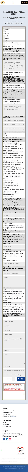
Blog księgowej (7, 426)
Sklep (23, 2)
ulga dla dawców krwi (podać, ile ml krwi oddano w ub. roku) (13, 153)
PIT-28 (7, 33)
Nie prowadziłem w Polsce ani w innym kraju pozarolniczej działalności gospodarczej (13, 227)
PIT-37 (7, 35)
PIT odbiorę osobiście (11, 260)
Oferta (4, 422)
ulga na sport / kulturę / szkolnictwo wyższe (10, 193)
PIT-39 (7, 39)
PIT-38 (7, 37)
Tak (6, 134)
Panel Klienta (6, 424)
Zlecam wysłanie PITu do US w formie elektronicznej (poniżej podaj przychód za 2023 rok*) (13, 253)
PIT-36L (7, 31)
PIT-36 (7, 30)
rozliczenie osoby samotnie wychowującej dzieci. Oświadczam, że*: (13, 86)
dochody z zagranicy (11, 171)
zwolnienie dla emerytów (12, 184)
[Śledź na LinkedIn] (7, 439)
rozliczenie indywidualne (11, 43)
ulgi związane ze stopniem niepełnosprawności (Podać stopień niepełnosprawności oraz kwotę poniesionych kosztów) (13, 163)
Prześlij (20, 379)
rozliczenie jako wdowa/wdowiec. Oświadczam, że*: (13, 73)
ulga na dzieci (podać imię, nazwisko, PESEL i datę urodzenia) (12, 102)
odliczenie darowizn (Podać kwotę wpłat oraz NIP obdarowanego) (13, 168)
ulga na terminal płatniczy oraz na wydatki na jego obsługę (13, 190)
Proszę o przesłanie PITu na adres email (13, 257)
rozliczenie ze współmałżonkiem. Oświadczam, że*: (13, 45)
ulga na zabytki (9, 196)
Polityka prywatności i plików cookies (9, 462)
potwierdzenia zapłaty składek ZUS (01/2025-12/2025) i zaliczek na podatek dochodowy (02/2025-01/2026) (13, 175)
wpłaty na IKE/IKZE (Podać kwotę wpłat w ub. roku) (13, 149)
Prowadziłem (8, 223)
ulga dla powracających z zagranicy (11, 186)
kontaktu (13, 416)
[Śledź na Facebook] (4, 439)
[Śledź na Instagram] (10, 439)
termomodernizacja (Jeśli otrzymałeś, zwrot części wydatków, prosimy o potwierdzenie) (13, 144)
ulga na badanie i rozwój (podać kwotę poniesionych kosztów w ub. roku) (13, 157)
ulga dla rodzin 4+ (10, 182)
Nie (6, 135)
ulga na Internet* (9, 180)
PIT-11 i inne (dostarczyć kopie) (13, 99)
